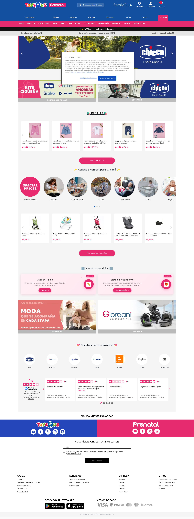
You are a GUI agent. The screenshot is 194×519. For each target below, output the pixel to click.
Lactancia (116, 23)
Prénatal (163, 17)
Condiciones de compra (168, 479)
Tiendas (121, 482)
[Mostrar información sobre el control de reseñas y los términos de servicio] (40, 392)
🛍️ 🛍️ (97, 113)
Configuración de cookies (88, 78)
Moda (21, 23)
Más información (121, 290)
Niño (62, 23)
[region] (97, 68)
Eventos (162, 489)
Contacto (20, 479)
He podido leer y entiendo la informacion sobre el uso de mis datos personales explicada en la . (94, 453)
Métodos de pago (24, 485)
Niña (55, 23)
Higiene (126, 23)
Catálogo (145, 17)
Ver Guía (43, 290)
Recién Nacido (44, 23)
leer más (81, 390)
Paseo (77, 23)
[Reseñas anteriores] (43, 389)
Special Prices (139, 23)
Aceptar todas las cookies (107, 78)
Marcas (56, 17)
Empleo (121, 485)
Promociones (30, 17)
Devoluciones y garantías (79, 482)
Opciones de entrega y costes (28, 482)
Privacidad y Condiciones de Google (93, 72)
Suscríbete (97, 461)
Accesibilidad (22, 492)
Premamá (31, 23)
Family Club (74, 485)
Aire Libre (91, 17)
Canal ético (122, 492)
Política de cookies (166, 485)
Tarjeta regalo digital (77, 479)
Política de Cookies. (76, 72)
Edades (128, 17)
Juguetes (73, 17)
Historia (121, 479)
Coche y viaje (89, 23)
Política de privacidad (74, 454)
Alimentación (103, 23)
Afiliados (122, 489)
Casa (70, 23)
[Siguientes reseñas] (169, 389)
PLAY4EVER (110, 17)
